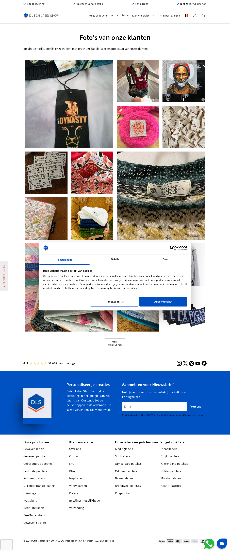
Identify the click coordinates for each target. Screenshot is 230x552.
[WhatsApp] (209, 544)
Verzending (76, 508)
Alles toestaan (163, 301)
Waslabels (30, 500)
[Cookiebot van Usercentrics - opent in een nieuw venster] (172, 248)
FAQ (71, 464)
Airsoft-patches (171, 486)
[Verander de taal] (186, 15)
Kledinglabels (124, 449)
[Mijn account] (194, 15)
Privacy (74, 493)
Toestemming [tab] (64, 259)
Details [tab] (115, 259)
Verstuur (196, 406)
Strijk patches (170, 456)
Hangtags (29, 493)
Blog (72, 471)
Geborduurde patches (37, 464)
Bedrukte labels (34, 508)
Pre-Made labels (34, 515)
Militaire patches (126, 471)
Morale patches (171, 478)
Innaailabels (169, 449)
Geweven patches (35, 456)
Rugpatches (123, 493)
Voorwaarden (78, 486)
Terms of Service (191, 415)
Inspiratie (75, 478)
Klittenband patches (174, 464)
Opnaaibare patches (128, 464)
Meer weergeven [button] (115, 343)
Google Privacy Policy (170, 415)
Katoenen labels (34, 478)
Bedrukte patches (35, 471)
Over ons (75, 449)
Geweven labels (33, 449)
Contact (74, 456)
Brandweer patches (128, 486)
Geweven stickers (34, 523)
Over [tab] (165, 259)
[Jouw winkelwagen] (203, 15)
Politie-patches (171, 471)
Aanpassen (113, 301)
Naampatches (124, 478)
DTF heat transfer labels (39, 486)
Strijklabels (122, 456)
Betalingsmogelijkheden (85, 500)
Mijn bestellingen (170, 15)
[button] (69, 104)
